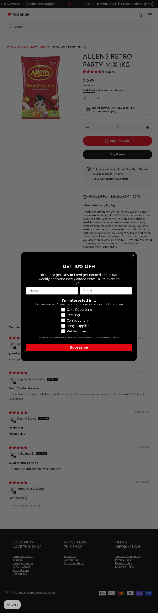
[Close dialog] (133, 255)
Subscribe (79, 347)
